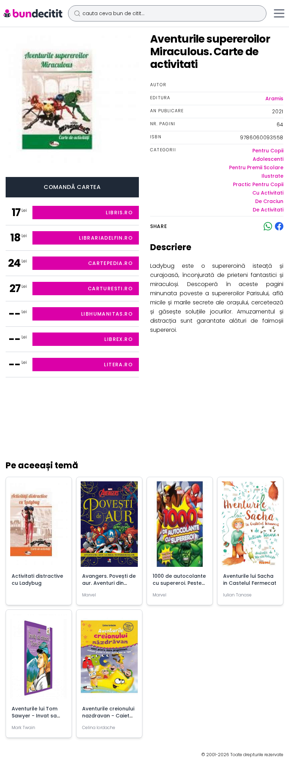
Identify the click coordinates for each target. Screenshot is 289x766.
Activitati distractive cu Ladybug (37, 579)
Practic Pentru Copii (258, 184)
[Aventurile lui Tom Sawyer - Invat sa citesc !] (38, 659)
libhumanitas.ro (107, 313)
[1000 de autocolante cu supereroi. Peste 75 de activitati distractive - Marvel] (179, 526)
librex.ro (118, 339)
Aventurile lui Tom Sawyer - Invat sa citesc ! (34, 715)
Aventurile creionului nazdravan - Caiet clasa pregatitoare (108, 715)
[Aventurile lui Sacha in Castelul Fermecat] (250, 526)
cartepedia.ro (110, 263)
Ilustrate (272, 175)
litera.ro (118, 364)
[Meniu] (279, 13)
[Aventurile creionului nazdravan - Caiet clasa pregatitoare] (109, 659)
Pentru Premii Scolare (256, 167)
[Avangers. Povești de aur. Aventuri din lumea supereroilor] (109, 526)
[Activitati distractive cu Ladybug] (38, 526)
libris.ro (119, 212)
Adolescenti (268, 159)
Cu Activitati (267, 192)
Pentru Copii (267, 150)
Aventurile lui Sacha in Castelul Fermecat (249, 579)
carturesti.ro (110, 288)
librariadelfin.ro (106, 237)
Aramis (274, 98)
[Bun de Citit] (32, 13)
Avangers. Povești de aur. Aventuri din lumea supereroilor (109, 583)
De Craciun (269, 201)
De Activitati (268, 209)
